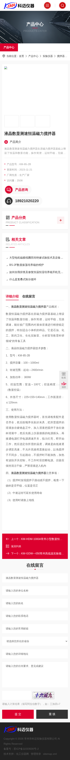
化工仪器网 (22, 753)
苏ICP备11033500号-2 (26, 748)
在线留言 (28, 296)
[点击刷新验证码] (43, 695)
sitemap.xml (50, 753)
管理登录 (36, 753)
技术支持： (10, 753)
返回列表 (16, 546)
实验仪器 (48, 56)
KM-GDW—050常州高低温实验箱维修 (44, 553)
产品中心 (9, 47)
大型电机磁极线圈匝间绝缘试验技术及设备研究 (36, 257)
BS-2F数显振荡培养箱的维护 (26, 264)
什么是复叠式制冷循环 (22, 279)
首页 (21, 56)
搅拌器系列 (63, 56)
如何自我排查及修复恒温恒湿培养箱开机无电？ (36, 272)
